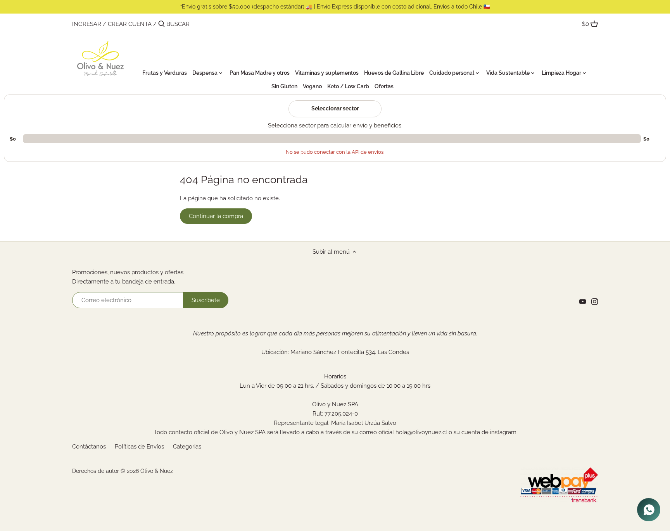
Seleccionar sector (335, 108)
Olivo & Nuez (156, 471)
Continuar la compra (216, 216)
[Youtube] (582, 301)
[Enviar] (161, 24)
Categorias (187, 446)
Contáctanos (89, 446)
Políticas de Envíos (139, 446)
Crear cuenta (130, 24)
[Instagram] (594, 301)
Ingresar (86, 24)
